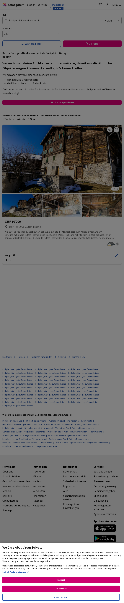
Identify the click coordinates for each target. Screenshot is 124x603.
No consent (60, 588)
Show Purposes (61, 597)
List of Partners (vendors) (15, 572)
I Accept (61, 579)
